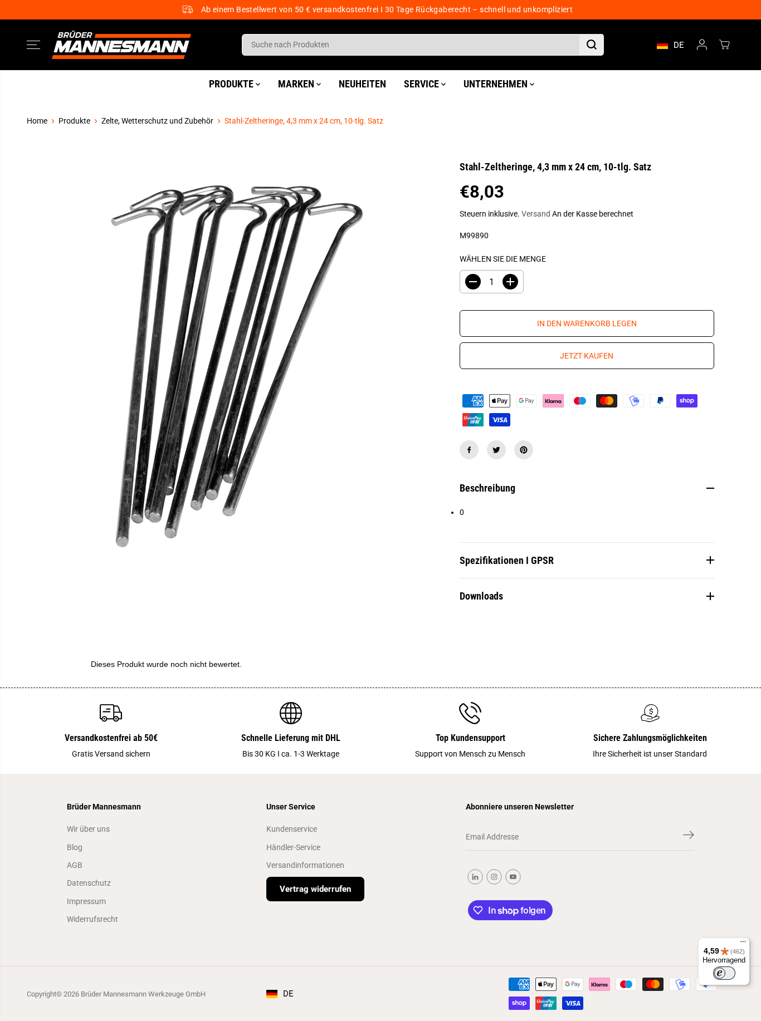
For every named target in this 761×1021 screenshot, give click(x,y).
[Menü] (743, 944)
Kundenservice (291, 828)
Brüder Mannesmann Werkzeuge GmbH (143, 994)
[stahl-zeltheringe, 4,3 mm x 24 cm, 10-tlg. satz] (233, 366)
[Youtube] (513, 876)
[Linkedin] (475, 876)
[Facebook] (469, 449)
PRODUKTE (232, 84)
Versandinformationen (305, 865)
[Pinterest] (523, 449)
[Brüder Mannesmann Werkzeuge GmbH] (121, 45)
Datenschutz (89, 882)
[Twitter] (496, 449)
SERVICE (422, 84)
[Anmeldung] (702, 45)
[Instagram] (494, 876)
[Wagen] (724, 45)
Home (37, 120)
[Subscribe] (688, 837)
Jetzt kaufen (586, 355)
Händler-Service (293, 847)
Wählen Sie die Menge (503, 258)
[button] (33, 44)
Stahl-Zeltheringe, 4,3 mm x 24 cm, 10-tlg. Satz (304, 120)
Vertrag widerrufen (315, 889)
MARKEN (297, 84)
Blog (74, 847)
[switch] (724, 973)
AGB (74, 865)
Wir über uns (88, 828)
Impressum (86, 901)
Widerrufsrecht (92, 919)
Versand (535, 213)
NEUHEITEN (362, 84)
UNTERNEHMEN (497, 84)
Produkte (74, 120)
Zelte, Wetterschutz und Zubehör (157, 120)
